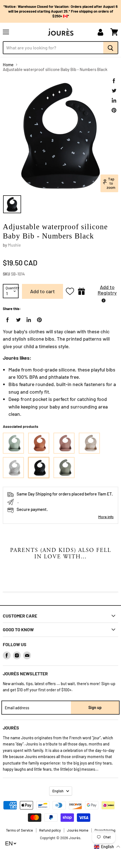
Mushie (14, 244)
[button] (103, 291)
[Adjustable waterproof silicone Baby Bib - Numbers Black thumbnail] (12, 204)
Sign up (95, 707)
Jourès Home (77, 830)
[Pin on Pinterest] (114, 110)
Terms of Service (19, 830)
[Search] (110, 47)
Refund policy (50, 830)
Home (8, 64)
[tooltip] (104, 300)
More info (106, 516)
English (58, 791)
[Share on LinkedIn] (114, 100)
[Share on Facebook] (114, 81)
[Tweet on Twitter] (114, 90)
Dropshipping (105, 830)
